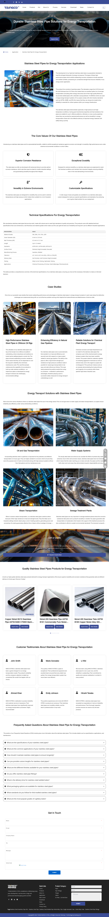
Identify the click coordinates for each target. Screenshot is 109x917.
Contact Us (42, 904)
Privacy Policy (42, 906)
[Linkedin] (16, 2)
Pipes (56, 888)
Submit (54, 872)
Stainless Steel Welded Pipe (46, 909)
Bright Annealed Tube (69, 909)
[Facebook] (14, 2)
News (40, 902)
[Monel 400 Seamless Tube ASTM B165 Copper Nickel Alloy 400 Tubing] (89, 601)
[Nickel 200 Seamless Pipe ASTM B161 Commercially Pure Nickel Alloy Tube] (54, 601)
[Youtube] (22, 2)
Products (41, 891)
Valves (57, 895)
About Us (41, 893)
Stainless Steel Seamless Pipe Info (19, 909)
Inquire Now (15, 626)
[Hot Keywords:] (103, 7)
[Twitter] (19, 2)
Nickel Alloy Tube (58, 909)
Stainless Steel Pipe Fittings (92, 909)
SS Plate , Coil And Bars (61, 897)
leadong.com (77, 915)
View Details (24, 626)
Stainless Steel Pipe (34, 909)
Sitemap (63, 915)
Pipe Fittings (58, 891)
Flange (57, 893)
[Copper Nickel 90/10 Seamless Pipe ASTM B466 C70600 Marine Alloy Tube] (19, 601)
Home (41, 888)
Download (42, 900)
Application (42, 895)
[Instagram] (17, 899)
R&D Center (42, 897)
